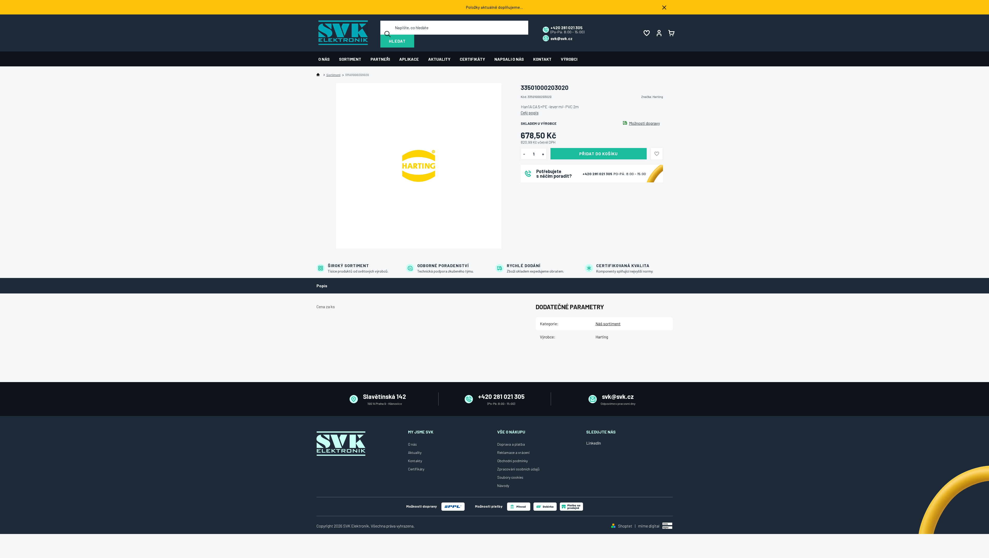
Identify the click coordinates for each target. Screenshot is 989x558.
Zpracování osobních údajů (518, 469)
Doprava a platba (511, 444)
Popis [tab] (321, 285)
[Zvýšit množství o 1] (543, 154)
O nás (412, 444)
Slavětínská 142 (384, 396)
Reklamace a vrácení (513, 452)
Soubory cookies (510, 477)
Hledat (397, 40)
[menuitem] (326, 59)
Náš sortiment (608, 323)
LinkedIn (593, 442)
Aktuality (414, 452)
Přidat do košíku (598, 153)
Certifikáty (416, 469)
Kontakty (415, 461)
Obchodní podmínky (512, 461)
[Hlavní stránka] (319, 75)
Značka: (652, 96)
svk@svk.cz (618, 396)
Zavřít (549, 189)
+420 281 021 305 (598, 174)
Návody (503, 485)
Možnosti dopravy (644, 123)
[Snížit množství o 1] (524, 154)
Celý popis (530, 112)
